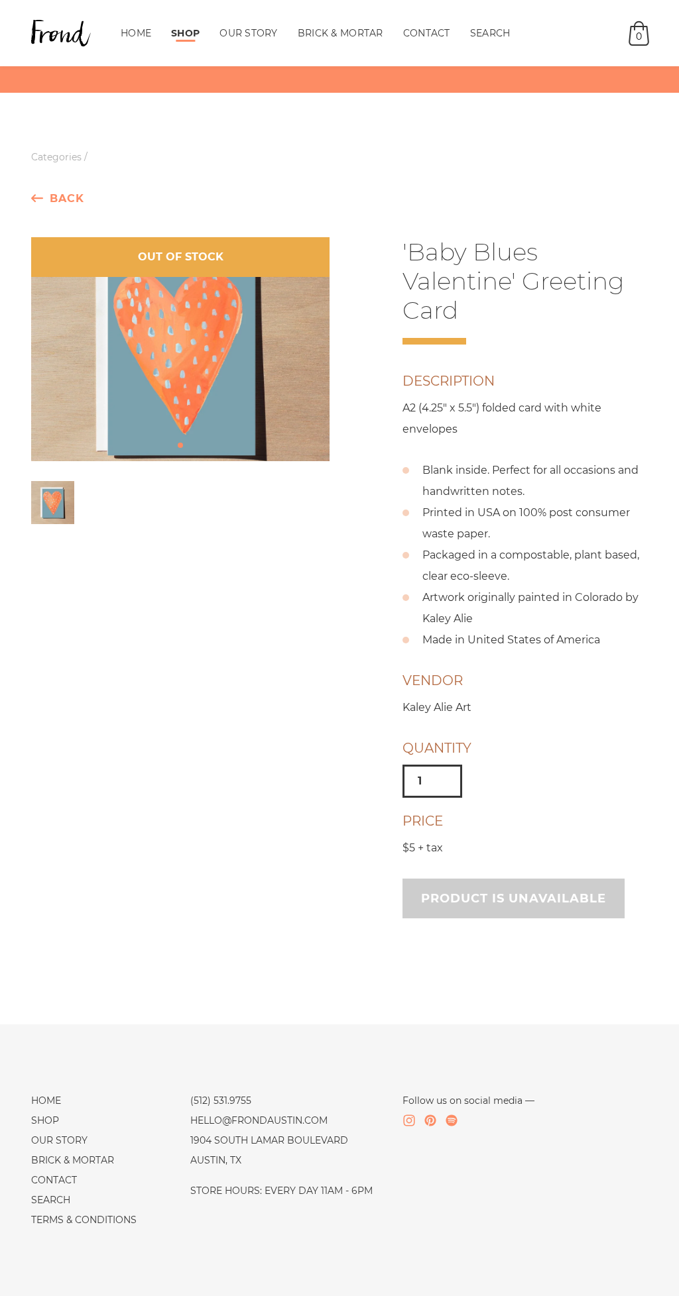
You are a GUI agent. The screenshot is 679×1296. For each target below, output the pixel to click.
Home (136, 33)
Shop (185, 33)
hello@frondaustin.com (259, 1120)
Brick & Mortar (340, 33)
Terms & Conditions (84, 1220)
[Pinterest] (430, 1120)
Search (490, 33)
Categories (56, 157)
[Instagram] (409, 1120)
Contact (426, 33)
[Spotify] (451, 1120)
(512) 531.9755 (220, 1101)
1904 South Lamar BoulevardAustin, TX (269, 1150)
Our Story (248, 33)
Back (67, 198)
